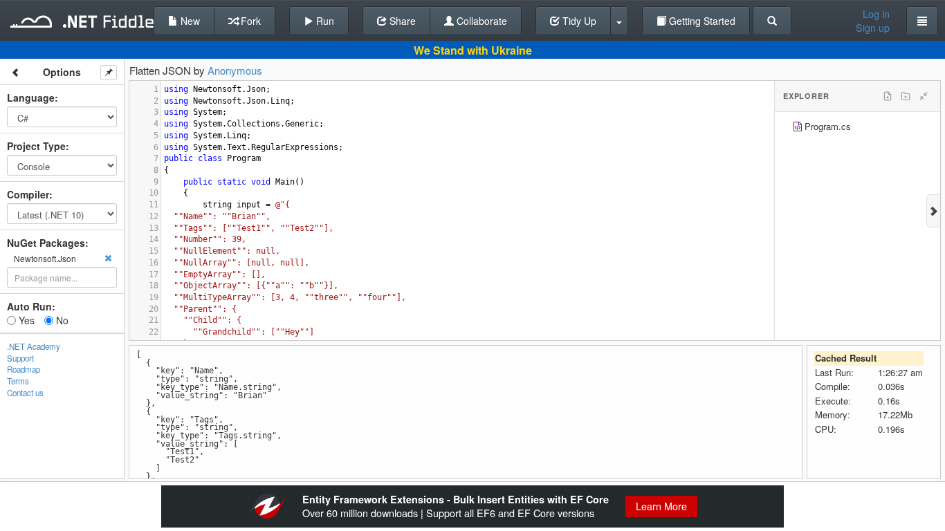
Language (31, 97)
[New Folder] (905, 96)
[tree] (857, 128)
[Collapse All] (923, 96)
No (60, 320)
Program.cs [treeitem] (828, 126)
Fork (249, 21)
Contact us (25, 392)
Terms (18, 380)
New (189, 21)
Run (323, 21)
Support (20, 358)
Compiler (28, 194)
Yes (25, 320)
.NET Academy (33, 346)
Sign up (873, 28)
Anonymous (235, 70)
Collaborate (480, 21)
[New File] (887, 96)
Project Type (36, 146)
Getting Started (700, 21)
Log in (876, 14)
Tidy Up (578, 21)
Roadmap (23, 369)
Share (401, 21)
